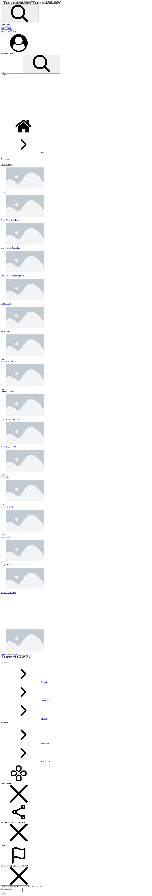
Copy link (4, 845)
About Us (45, 743)
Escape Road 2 (6, 29)
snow (43, 153)
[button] (19, 14)
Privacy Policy (46, 682)
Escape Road (6, 27)
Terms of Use (46, 700)
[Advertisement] (72, 98)
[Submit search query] (41, 64)
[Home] (23, 134)
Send (3, 894)
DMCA (44, 719)
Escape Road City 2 (8, 31)
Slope (3, 33)
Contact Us (45, 761)
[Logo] (32, 3)
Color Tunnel (6, 24)
